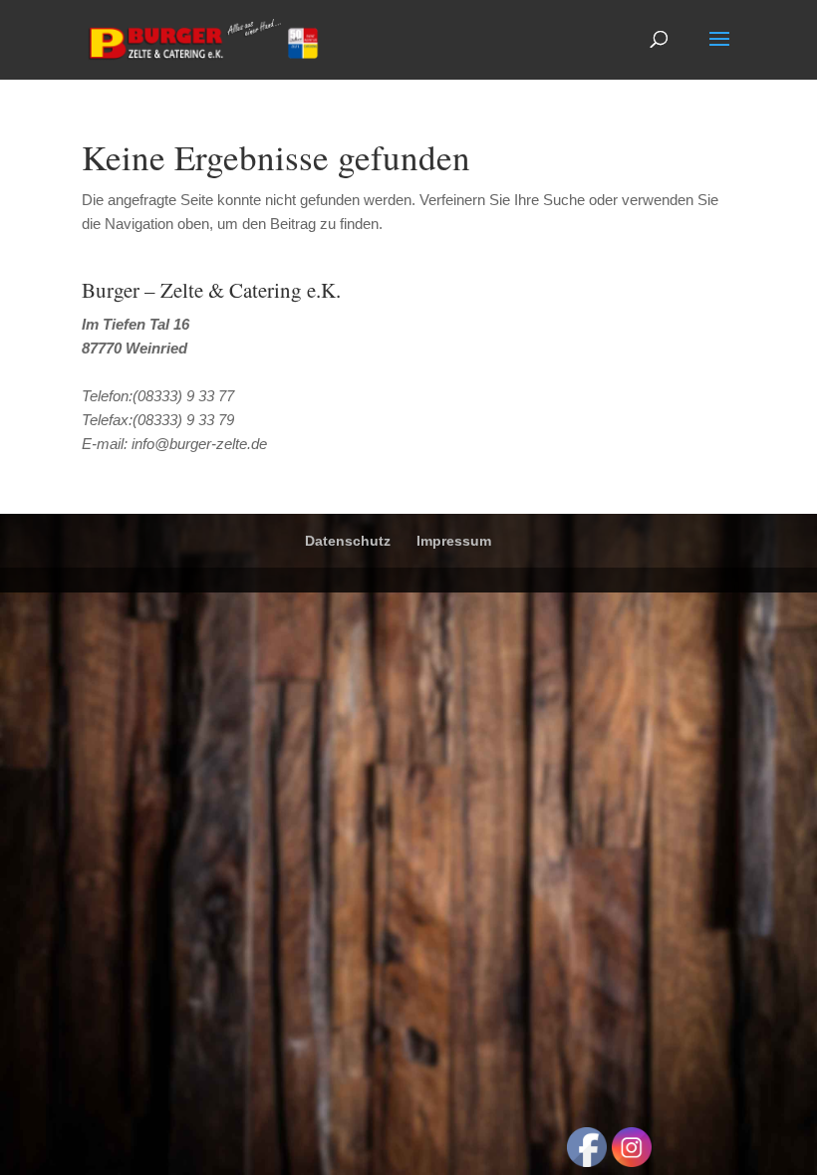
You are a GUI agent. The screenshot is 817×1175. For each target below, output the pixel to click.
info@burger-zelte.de (199, 443)
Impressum (453, 541)
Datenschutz (348, 541)
